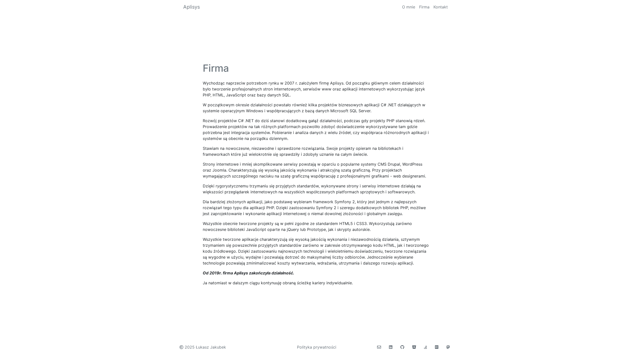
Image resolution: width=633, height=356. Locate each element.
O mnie (408, 6)
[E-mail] (379, 347)
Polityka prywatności (316, 347)
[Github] (402, 347)
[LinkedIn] (390, 347)
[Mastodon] (448, 347)
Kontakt (440, 6)
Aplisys (191, 7)
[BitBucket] (414, 347)
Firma (424, 6)
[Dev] (436, 347)
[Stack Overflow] (425, 347)
